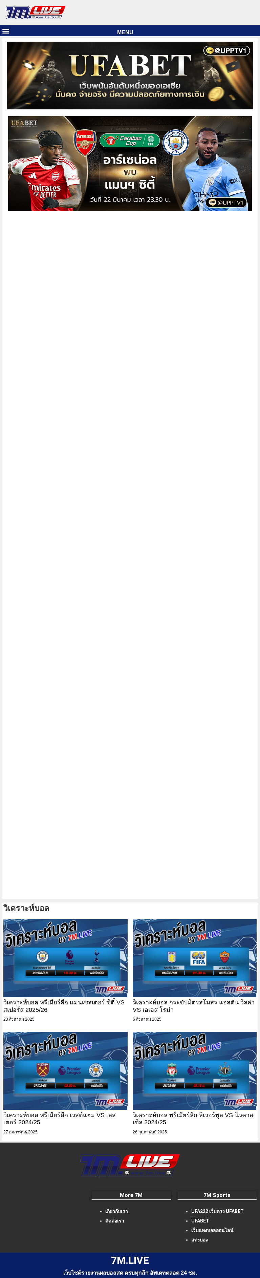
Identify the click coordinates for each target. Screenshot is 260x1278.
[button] (5, 30)
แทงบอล (200, 1239)
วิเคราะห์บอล (26, 908)
